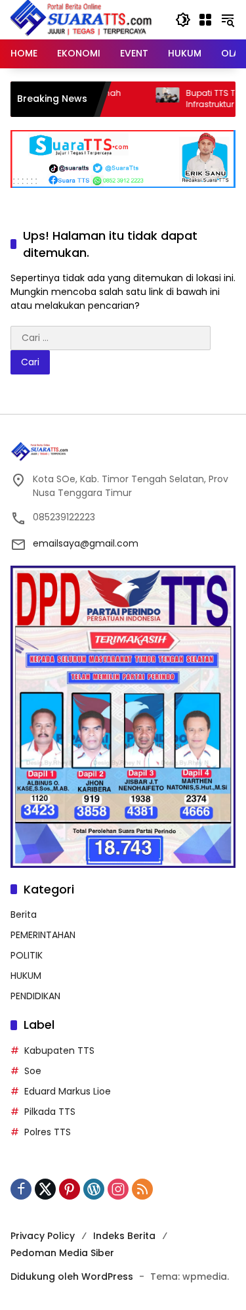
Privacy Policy (42, 1235)
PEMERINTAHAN (42, 934)
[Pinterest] (69, 1189)
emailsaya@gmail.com (85, 543)
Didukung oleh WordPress (71, 1276)
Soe (32, 1070)
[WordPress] (93, 1189)
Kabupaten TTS (59, 1050)
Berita (23, 914)
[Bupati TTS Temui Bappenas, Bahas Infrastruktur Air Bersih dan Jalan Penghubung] (147, 99)
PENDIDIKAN (35, 996)
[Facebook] (20, 1189)
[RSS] (142, 1189)
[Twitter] (45, 1189)
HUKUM (25, 975)
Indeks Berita (124, 1235)
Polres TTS (47, 1132)
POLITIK (26, 955)
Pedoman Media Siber (62, 1252)
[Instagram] (118, 1189)
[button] (183, 20)
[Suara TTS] (81, 19)
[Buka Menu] (205, 20)
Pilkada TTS (49, 1111)
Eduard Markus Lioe (67, 1091)
